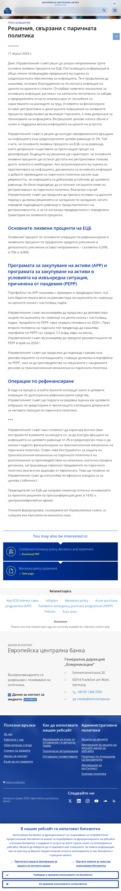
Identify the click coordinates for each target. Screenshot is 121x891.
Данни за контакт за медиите (26, 697)
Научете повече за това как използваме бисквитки (93, 863)
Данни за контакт (15, 756)
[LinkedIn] (79, 801)
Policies (49, 611)
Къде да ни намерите (18, 761)
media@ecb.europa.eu (93, 699)
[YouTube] (96, 801)
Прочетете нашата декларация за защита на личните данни (35, 863)
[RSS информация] (114, 801)
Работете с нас (14, 739)
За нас (8, 734)
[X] (70, 801)
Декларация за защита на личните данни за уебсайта (99, 748)
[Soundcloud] (105, 801)
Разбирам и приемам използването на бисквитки (63, 875)
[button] (114, 3)
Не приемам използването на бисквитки (63, 884)
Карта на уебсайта (15, 782)
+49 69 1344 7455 (89, 692)
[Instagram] (87, 801)
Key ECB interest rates (23, 601)
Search (104, 10)
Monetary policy (76, 601)
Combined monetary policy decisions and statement (56, 552)
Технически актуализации (60, 751)
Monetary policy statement (38, 571)
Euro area (70, 611)
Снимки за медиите (17, 750)
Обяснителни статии (18, 745)
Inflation (52, 601)
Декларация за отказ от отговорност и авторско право (59, 742)
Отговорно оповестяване (60, 756)
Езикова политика (93, 774)
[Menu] (114, 10)
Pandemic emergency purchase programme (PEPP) (75, 606)
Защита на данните (94, 739)
